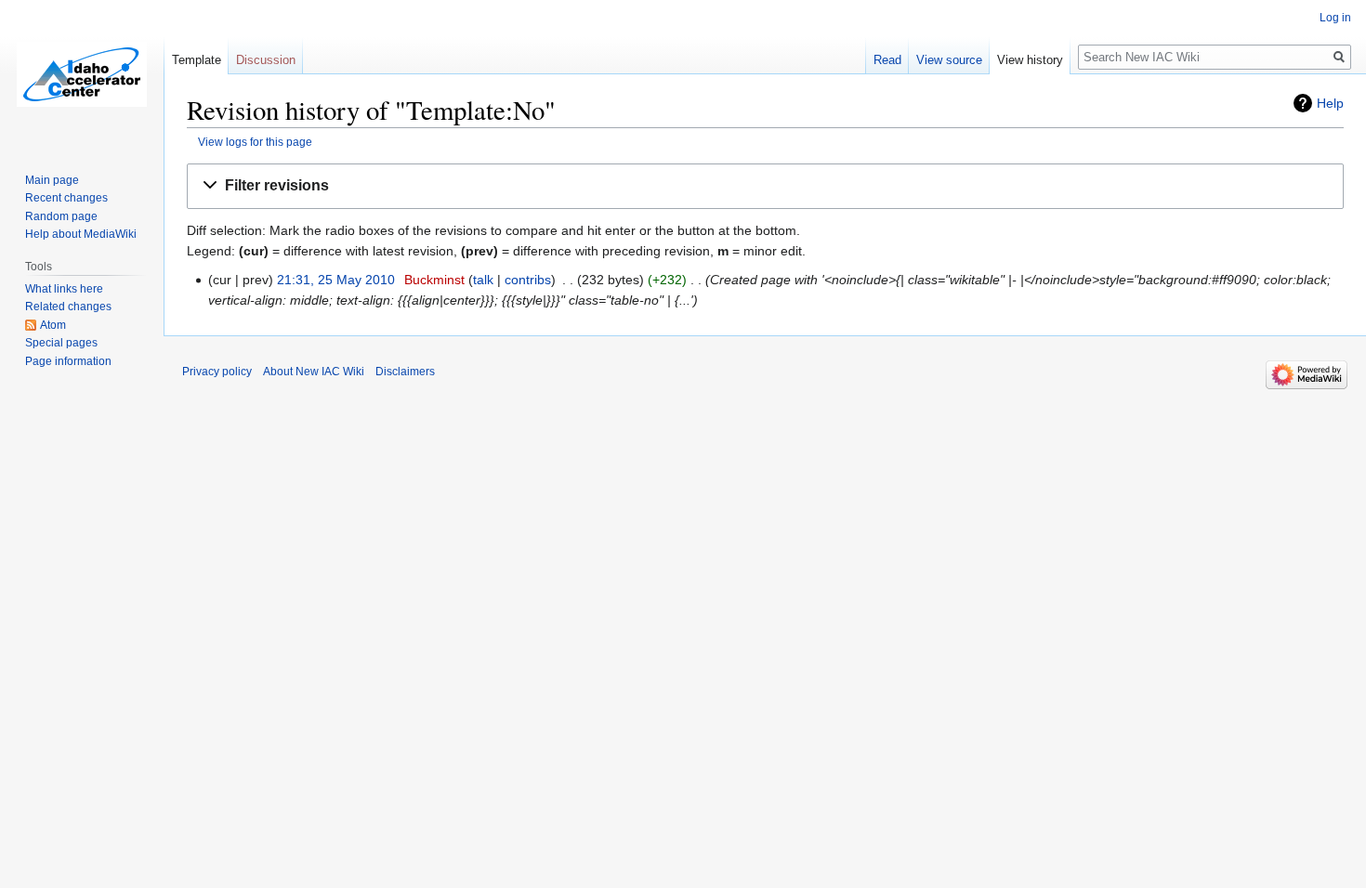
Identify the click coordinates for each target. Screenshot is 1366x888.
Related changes (68, 306)
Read (887, 60)
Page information (68, 361)
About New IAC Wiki (313, 371)
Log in (1335, 17)
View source (949, 60)
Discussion (266, 60)
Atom (53, 325)
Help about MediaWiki (81, 234)
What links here (64, 288)
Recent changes (66, 197)
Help (1330, 103)
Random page (61, 216)
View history (1030, 60)
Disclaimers (405, 371)
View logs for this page (255, 142)
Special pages (61, 342)
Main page (52, 180)
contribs (528, 279)
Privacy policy (217, 371)
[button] (765, 186)
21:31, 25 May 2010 (336, 279)
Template (196, 60)
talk (483, 279)
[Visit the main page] (81, 74)
